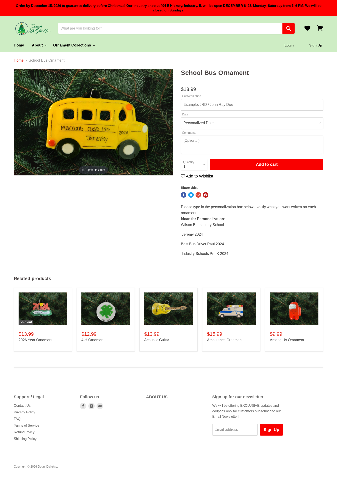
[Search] (288, 28)
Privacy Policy (24, 412)
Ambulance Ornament (225, 340)
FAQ (17, 419)
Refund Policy (24, 432)
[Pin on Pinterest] (205, 195)
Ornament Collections (72, 45)
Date (185, 114)
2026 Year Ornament (35, 340)
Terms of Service (26, 425)
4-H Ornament (92, 340)
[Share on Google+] (198, 195)
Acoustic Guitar (156, 340)
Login (289, 45)
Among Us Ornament (287, 340)
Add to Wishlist (199, 176)
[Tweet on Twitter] (191, 195)
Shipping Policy (25, 439)
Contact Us (22, 405)
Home (19, 45)
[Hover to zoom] (93, 122)
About (38, 45)
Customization (191, 96)
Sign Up (271, 429)
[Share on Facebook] (183, 195)
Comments (189, 132)
